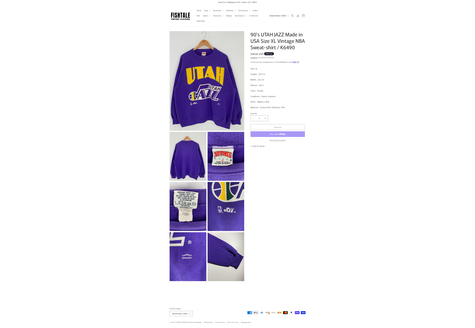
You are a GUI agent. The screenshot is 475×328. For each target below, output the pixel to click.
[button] (207, 10)
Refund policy (208, 322)
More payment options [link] (278, 140)
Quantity (253, 113)
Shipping (253, 57)
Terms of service (232, 322)
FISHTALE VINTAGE (181, 322)
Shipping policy (246, 322)
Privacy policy (220, 322)
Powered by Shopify (195, 322)
